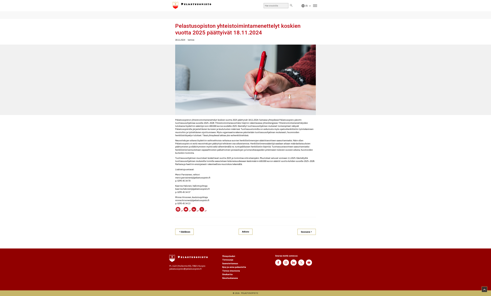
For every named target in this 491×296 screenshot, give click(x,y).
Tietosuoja (227, 259)
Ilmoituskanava (230, 278)
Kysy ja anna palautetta (234, 267)
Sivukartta (227, 274)
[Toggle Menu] (315, 5)
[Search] (291, 5)
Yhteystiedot (228, 256)
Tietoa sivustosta (231, 270)
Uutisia (191, 40)
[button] (306, 5)
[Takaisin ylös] (484, 289)
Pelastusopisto (249, 293)
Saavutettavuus (230, 263)
